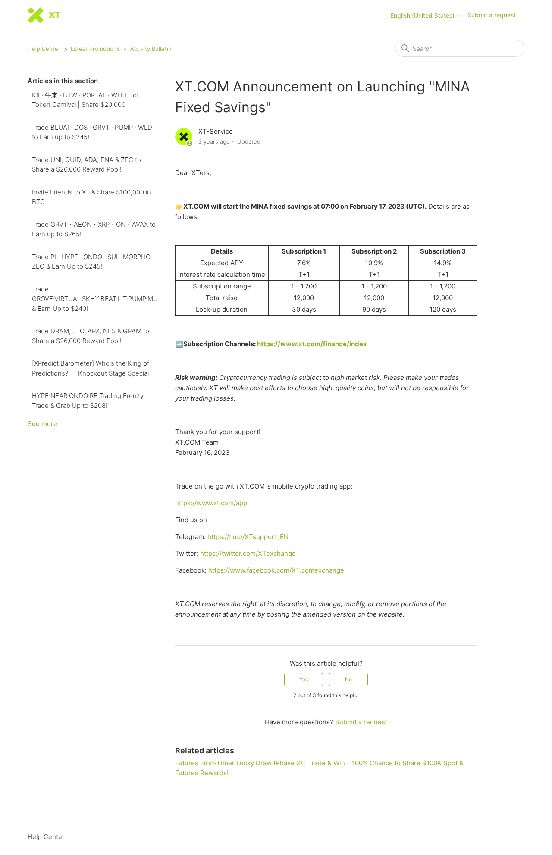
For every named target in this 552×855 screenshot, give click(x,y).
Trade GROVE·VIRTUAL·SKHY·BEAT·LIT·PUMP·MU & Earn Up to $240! (95, 299)
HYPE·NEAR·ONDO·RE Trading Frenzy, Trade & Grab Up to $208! (88, 400)
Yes (303, 679)
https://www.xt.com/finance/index (312, 344)
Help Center (44, 48)
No (348, 679)
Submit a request (491, 15)
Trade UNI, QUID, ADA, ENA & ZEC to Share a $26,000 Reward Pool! (86, 165)
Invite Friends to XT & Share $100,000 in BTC (91, 197)
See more (42, 424)
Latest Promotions (95, 48)
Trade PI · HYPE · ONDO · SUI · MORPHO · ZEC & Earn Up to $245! (93, 262)
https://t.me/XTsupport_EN (248, 536)
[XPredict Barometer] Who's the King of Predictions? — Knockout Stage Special (90, 368)
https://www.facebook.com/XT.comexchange (276, 570)
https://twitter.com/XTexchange (248, 553)
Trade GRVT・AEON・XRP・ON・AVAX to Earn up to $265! (94, 229)
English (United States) (423, 15)
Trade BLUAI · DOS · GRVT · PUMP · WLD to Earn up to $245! (92, 132)
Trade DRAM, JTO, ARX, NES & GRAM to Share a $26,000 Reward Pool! (90, 336)
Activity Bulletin (151, 48)
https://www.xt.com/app (211, 503)
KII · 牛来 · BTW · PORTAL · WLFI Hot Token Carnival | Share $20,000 (85, 100)
